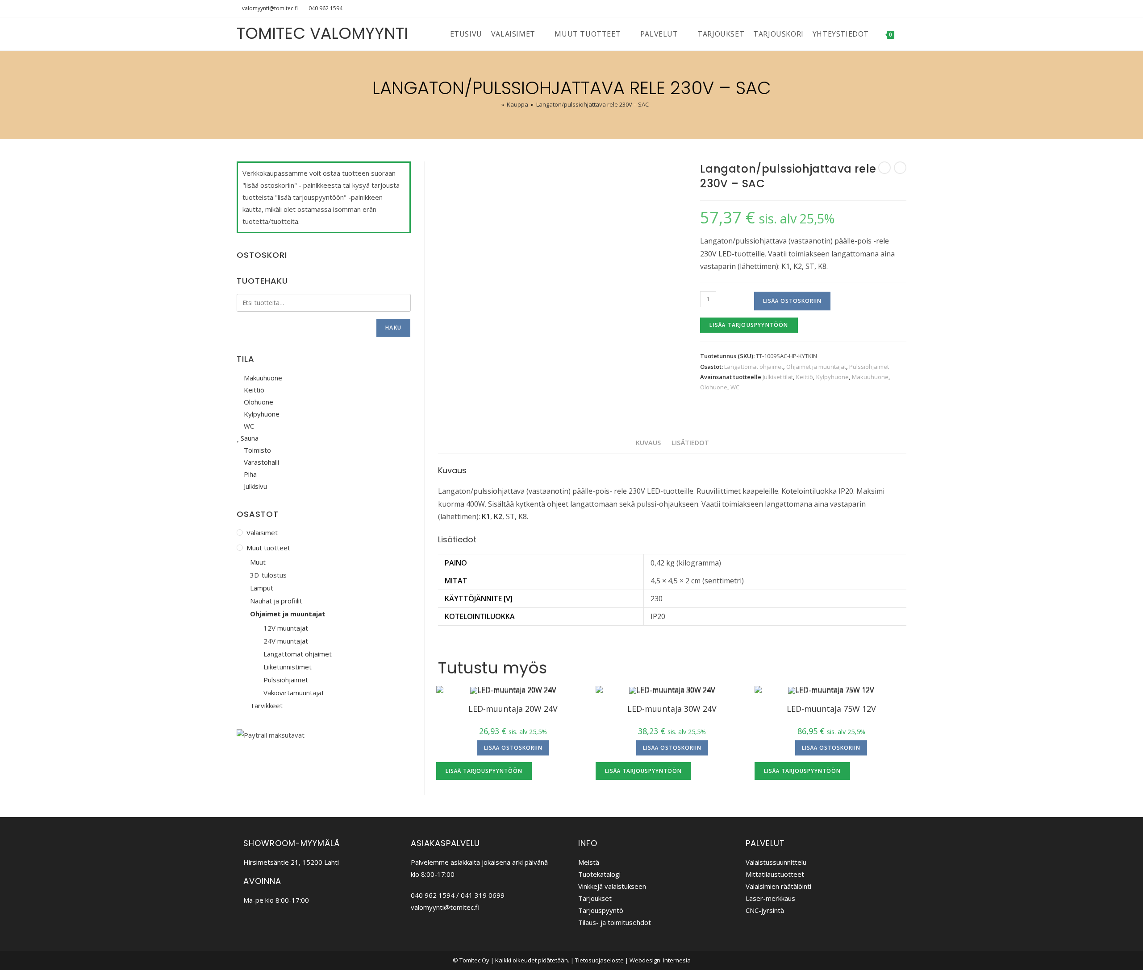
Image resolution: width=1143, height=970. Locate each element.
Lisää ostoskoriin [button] (513, 747)
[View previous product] (884, 167)
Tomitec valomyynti (322, 33)
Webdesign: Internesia (660, 960)
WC (734, 387)
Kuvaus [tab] (648, 442)
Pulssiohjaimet (869, 367)
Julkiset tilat (778, 377)
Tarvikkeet (266, 705)
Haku (393, 327)
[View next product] (900, 167)
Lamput (261, 587)
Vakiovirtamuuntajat (293, 692)
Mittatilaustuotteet (775, 874)
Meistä (588, 862)
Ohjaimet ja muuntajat (816, 367)
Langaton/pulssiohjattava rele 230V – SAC (592, 104)
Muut (258, 561)
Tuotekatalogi (599, 874)
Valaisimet (262, 532)
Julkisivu (254, 486)
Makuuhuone (870, 377)
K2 (498, 516)
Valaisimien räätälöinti (778, 886)
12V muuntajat (285, 627)
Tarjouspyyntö (600, 910)
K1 (486, 516)
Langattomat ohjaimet (753, 367)
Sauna (249, 437)
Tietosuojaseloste (599, 960)
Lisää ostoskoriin (792, 301)
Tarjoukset (595, 898)
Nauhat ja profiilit (276, 600)
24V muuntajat (285, 640)
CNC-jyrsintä (765, 910)
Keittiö (804, 377)
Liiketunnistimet (287, 666)
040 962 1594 (325, 8)
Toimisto (256, 450)
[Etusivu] (496, 104)
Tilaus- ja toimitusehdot (614, 922)
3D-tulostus (268, 574)
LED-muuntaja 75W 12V (831, 708)
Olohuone (713, 387)
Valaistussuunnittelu (776, 862)
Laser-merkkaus (770, 898)
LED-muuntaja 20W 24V (513, 708)
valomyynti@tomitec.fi (270, 8)
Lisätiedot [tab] (690, 442)
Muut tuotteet (268, 547)
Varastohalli (260, 462)
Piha (249, 474)
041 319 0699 (483, 895)
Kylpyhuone (832, 377)
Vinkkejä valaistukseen (612, 886)
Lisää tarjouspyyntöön (748, 325)
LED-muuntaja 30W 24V (672, 708)
